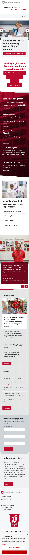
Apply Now (8, 484)
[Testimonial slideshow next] (26, 286)
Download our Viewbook (14, 77)
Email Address (8, 426)
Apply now (21, 73)
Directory (14, 9)
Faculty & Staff (7, 12)
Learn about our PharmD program (14, 53)
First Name (7, 434)
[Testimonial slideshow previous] (22, 286)
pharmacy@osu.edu (9, 505)
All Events (7, 408)
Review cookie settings (14, 547)
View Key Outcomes (14, 85)
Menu (23, 16)
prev (1, 30)
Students (24, 9)
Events (4, 9)
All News (6, 363)
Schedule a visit (9, 73)
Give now (14, 81)
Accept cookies (14, 552)
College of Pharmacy (11, 7)
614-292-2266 (8, 507)
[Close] (27, 534)
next (27, 30)
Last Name (7, 441)
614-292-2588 (7, 509)
